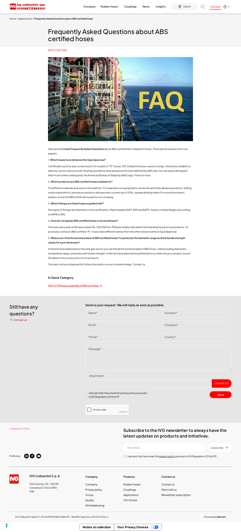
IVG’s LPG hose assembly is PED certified (73, 285)
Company (91, 484)
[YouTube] (38, 456)
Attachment (96, 375)
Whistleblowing (94, 505)
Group (89, 494)
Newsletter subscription (176, 494)
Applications (57, 50)
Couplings (129, 489)
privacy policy (128, 392)
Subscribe (217, 447)
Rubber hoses (131, 484)
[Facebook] (32, 456)
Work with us (169, 489)
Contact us (20, 319)
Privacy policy (93, 489)
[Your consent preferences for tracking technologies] (6, 525)
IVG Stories (130, 500)
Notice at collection (97, 527)
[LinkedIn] (26, 455)
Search (187, 6)
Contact (215, 6)
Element (221, 516)
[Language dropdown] (227, 7)
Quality (89, 500)
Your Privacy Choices (132, 527)
